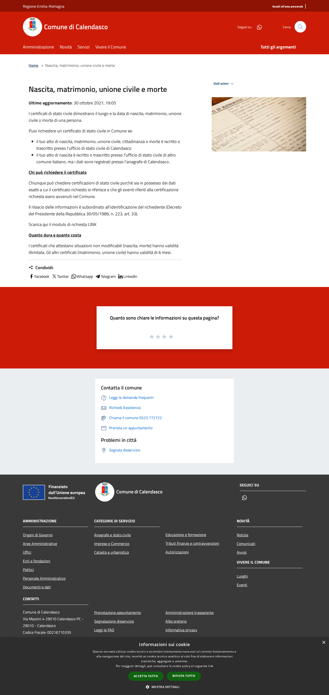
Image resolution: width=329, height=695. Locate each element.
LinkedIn (130, 276)
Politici (28, 569)
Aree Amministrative (40, 543)
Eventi (242, 585)
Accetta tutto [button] (146, 676)
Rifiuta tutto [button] (183, 676)
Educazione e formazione (185, 535)
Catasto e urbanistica (111, 552)
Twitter (63, 276)
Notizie (242, 535)
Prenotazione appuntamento (117, 612)
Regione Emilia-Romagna (43, 6)
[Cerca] (300, 27)
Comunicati (246, 543)
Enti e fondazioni (36, 561)
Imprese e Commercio (111, 543)
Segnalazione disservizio (114, 621)
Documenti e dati (37, 587)
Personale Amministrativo (44, 578)
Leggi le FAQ (104, 630)
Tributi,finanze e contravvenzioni (192, 543)
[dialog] (164, 666)
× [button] (323, 642)
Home (33, 65)
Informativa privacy (181, 630)
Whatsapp (85, 276)
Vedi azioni (221, 83)
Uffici (27, 552)
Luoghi (242, 576)
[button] (164, 686)
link (210, 666)
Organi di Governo (38, 535)
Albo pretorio (176, 621)
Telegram (108, 276)
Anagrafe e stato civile (112, 535)
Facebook (41, 276)
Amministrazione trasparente (189, 612)
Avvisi (242, 552)
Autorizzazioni (177, 552)
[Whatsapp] (257, 26)
